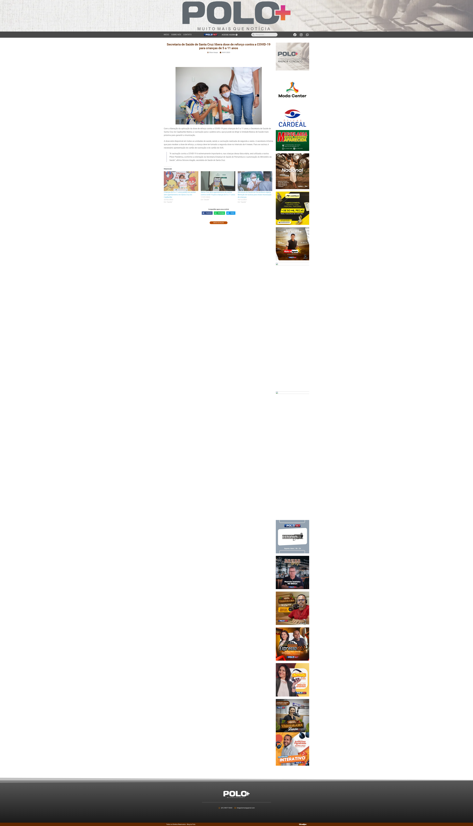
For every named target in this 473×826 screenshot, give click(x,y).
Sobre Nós (176, 35)
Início (166, 35)
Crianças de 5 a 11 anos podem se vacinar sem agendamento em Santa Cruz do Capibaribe (180, 194)
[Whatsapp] (307, 35)
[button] (207, 213)
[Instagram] (301, 35)
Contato (187, 35)
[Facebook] (295, 35)
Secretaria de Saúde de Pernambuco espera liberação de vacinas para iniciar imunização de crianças (254, 194)
